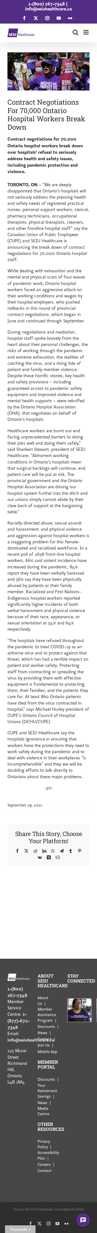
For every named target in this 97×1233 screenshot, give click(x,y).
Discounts (46, 1026)
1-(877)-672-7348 (18, 1020)
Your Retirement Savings (47, 1091)
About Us (43, 1001)
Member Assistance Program (47, 1015)
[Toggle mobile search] (75, 32)
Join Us (44, 1045)
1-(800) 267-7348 (46, 4)
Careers (44, 1164)
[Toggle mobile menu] (86, 32)
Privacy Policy (44, 1144)
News (42, 1033)
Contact (44, 1039)
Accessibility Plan (48, 1155)
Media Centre (43, 1111)
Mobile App (47, 1051)
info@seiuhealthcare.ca (48, 9)
